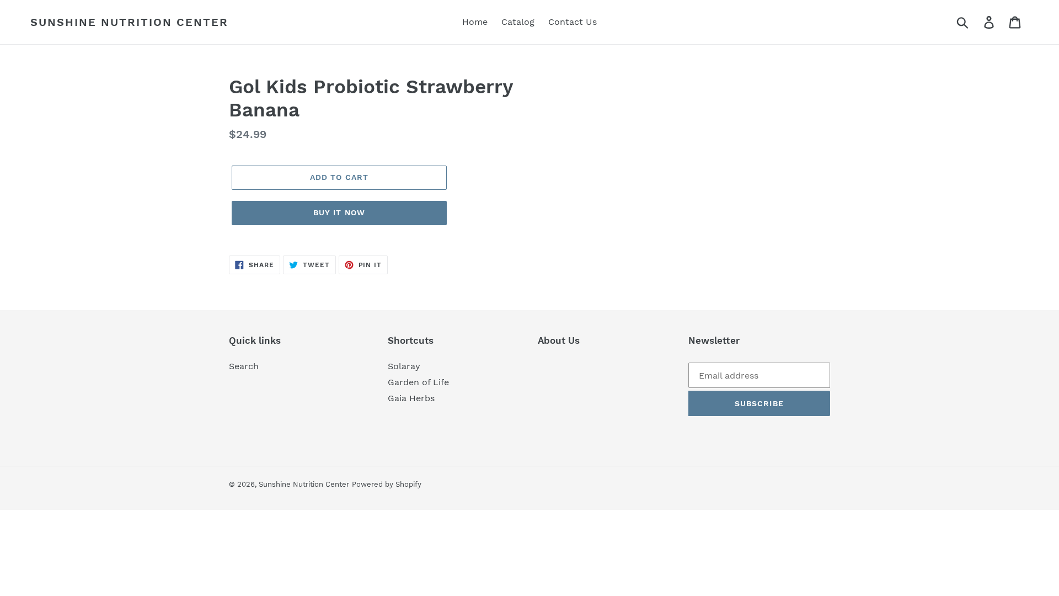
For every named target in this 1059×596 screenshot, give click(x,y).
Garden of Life (418, 382)
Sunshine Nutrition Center (129, 22)
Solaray (404, 366)
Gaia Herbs (411, 398)
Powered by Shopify (386, 484)
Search (244, 366)
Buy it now (339, 212)
